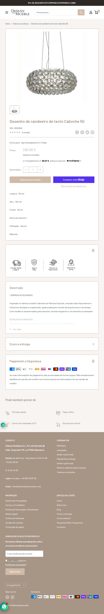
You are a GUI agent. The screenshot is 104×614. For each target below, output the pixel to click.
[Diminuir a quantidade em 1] (26, 170)
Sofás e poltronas (65, 454)
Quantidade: (15, 169)
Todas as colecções (66, 472)
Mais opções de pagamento (74, 186)
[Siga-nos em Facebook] (7, 597)
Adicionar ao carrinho (30, 179)
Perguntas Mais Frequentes (70, 522)
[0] (96, 12)
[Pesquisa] (81, 12)
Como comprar (64, 518)
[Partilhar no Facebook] (77, 132)
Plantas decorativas (66, 459)
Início (7, 24)
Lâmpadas (61, 450)
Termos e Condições (15, 505)
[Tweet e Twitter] (87, 132)
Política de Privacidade (16, 500)
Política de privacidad (15, 564)
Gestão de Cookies (14, 522)
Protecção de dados (14, 527)
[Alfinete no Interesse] (82, 132)
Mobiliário (61, 445)
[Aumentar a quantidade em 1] (40, 170)
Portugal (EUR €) (13, 585)
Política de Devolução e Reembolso (22, 509)
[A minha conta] (91, 12)
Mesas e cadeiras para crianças (71, 467)
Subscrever (15, 571)
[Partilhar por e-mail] (92, 132)
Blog (59, 509)
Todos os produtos (20, 24)
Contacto (61, 527)
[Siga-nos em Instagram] (12, 597)
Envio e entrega (64, 514)
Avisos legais (11, 514)
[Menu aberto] (6, 12)
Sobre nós (61, 505)
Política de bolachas (14, 518)
